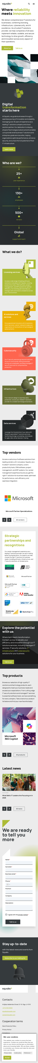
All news (19, 809)
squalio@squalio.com (8, 1011)
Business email (10, 874)
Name (7, 860)
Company (8, 896)
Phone (7, 881)
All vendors (20, 520)
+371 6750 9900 (7, 1008)
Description (9, 903)
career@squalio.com (8, 1015)
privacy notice (23, 915)
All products (20, 755)
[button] (8, 884)
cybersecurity (24, 651)
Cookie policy (17, 1053)
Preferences (27, 1053)
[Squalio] (7, 4)
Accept (7, 1057)
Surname (8, 867)
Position (8, 889)
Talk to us (12, 922)
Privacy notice (8, 1053)
